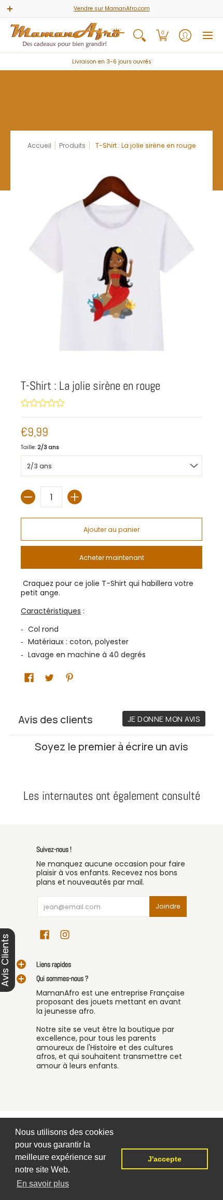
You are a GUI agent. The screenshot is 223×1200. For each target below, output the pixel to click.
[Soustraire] (28, 497)
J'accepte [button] (165, 1159)
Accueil (39, 145)
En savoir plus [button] (43, 1183)
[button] (162, 35)
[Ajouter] (74, 497)
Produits (72, 145)
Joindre (168, 906)
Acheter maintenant (111, 557)
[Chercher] (139, 35)
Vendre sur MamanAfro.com (112, 8)
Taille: (40, 447)
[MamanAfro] (67, 35)
